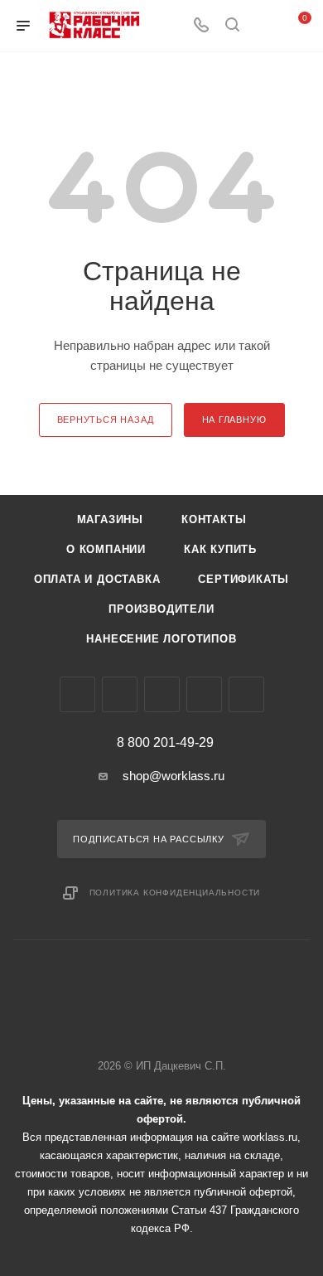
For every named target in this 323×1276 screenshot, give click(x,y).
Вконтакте (77, 694)
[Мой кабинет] (263, 26)
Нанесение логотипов (161, 639)
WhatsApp (204, 694)
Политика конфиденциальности (175, 892)
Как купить (220, 549)
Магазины (110, 519)
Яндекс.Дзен (246, 694)
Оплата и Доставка (97, 579)
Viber (162, 694)
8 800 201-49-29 (165, 743)
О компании (106, 549)
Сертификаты (243, 579)
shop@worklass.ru (173, 776)
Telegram (119, 694)
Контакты (213, 519)
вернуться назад (105, 420)
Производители (161, 609)
